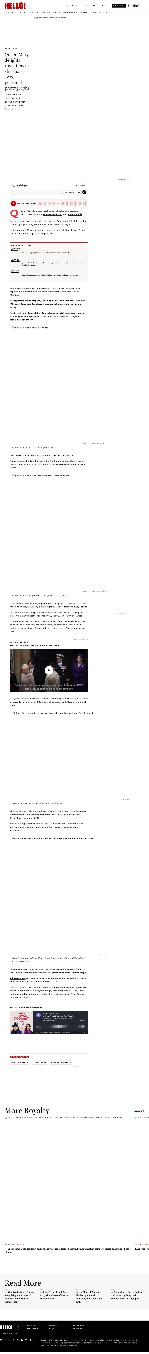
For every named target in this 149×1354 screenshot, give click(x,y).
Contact (53, 1325)
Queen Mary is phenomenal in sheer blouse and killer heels (46, 253)
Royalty (22, 12)
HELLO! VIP (103, 12)
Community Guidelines (81, 1340)
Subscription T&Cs (79, 1325)
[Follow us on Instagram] (1, 1340)
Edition (91, 6)
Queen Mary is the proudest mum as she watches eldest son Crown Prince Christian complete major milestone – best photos (67, 1250)
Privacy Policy (128, 1340)
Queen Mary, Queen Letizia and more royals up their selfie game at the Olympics (126, 1295)
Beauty (56, 12)
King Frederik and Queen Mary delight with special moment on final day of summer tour (19, 1296)
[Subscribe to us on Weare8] (30, 1340)
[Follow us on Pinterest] (26, 1340)
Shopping (84, 12)
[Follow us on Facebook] (5, 1340)
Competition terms (72, 1343)
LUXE (94, 12)
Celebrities (9, 12)
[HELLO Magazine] (15, 5)
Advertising (32, 1329)
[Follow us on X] (9, 1340)
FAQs (51, 1329)
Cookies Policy (62, 1340)
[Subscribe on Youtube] (18, 1340)
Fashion (32, 12)
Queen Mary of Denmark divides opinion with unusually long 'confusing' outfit (89, 1296)
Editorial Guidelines (94, 1343)
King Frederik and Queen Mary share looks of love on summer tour (54, 1295)
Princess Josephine (40, 814)
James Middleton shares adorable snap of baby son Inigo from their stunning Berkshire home (52, 264)
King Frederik (75, 214)
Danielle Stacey (23, 185)
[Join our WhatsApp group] (34, 1340)
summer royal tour (52, 214)
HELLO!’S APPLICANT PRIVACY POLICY (122, 1343)
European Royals (61, 1062)
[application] (49, 670)
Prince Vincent (17, 814)
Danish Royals (19, 1062)
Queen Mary (26, 211)
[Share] (84, 192)
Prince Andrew (17, 978)
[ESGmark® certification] (16, 1327)
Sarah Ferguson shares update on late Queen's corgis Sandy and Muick (50, 275)
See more (138, 1111)
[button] (49, 670)
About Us (31, 1325)
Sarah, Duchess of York (28, 972)
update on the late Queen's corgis (68, 972)
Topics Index (77, 1329)
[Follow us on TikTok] (13, 1340)
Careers (45, 1346)
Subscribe (119, 6)
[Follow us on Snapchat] (22, 1340)
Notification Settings (51, 1343)
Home (8, 49)
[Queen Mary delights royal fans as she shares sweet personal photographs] (134, 5)
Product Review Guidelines (64, 1346)
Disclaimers (46, 1340)
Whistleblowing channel (107, 1340)
